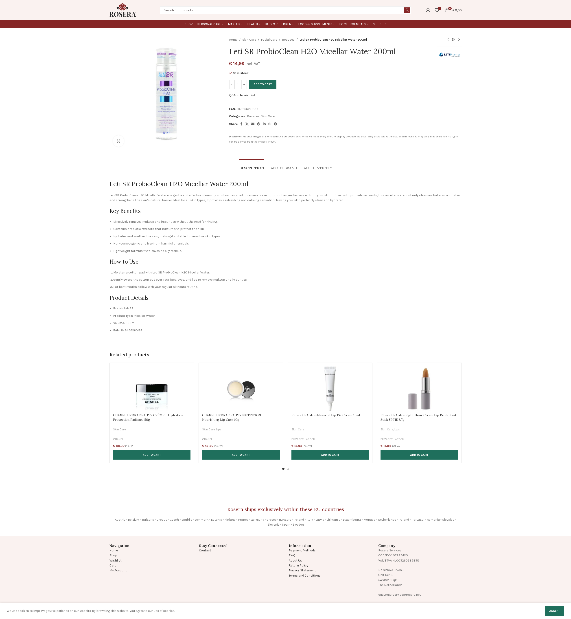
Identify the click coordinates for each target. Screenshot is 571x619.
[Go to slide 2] (288, 469)
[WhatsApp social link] (269, 124)
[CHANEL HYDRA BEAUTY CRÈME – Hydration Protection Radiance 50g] (152, 388)
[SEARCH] (407, 10)
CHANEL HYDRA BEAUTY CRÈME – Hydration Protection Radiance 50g (148, 417)
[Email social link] (253, 124)
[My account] (428, 10)
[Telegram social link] (275, 124)
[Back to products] (453, 39)
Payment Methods (302, 550)
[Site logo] (122, 10)
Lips (218, 429)
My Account (118, 570)
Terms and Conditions (305, 575)
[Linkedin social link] (264, 124)
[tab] (251, 166)
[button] (152, 455)
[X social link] (247, 124)
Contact (205, 550)
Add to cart (263, 84)
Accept (554, 610)
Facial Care (269, 40)
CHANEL (118, 439)
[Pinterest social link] (259, 124)
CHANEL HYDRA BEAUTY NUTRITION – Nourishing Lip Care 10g (233, 417)
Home (233, 40)
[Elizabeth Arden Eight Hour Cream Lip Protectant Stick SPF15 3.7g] (419, 388)
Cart (112, 565)
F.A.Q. (292, 555)
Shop (113, 555)
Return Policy (298, 565)
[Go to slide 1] (283, 469)
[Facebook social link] (241, 124)
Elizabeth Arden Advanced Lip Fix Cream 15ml (325, 415)
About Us (295, 560)
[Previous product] (448, 39)
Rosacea (288, 40)
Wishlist (115, 560)
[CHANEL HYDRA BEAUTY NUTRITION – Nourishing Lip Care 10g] (241, 388)
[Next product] (459, 39)
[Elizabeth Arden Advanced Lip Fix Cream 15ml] (330, 388)
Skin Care (249, 40)
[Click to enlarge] (118, 141)
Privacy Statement (302, 570)
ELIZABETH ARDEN (303, 439)
